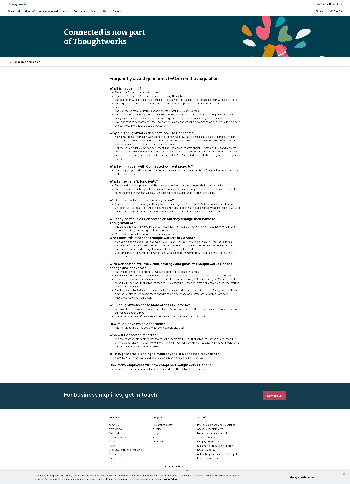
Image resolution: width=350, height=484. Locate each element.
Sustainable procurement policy (215, 445)
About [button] (106, 11)
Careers (112, 454)
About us (113, 424)
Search (323, 11)
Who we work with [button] (49, 11)
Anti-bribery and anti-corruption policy (218, 454)
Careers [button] (94, 11)
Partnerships (115, 433)
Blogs (156, 433)
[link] (274, 395)
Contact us (114, 458)
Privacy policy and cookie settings (216, 424)
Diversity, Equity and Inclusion (125, 449)
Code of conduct (206, 437)
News (111, 445)
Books (156, 437)
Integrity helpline (206, 441)
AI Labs (112, 441)
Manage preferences (302, 477)
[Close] (344, 474)
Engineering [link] (80, 11)
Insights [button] (66, 11)
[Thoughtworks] (17, 3)
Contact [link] (117, 11)
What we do (115, 429)
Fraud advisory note (208, 458)
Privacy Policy (169, 479)
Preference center (163, 424)
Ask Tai (338, 11)
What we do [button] (14, 11)
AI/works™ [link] (29, 11)
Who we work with (118, 437)
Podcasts (158, 441)
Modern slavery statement (212, 433)
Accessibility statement (210, 429)
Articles (157, 429)
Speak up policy (206, 449)
